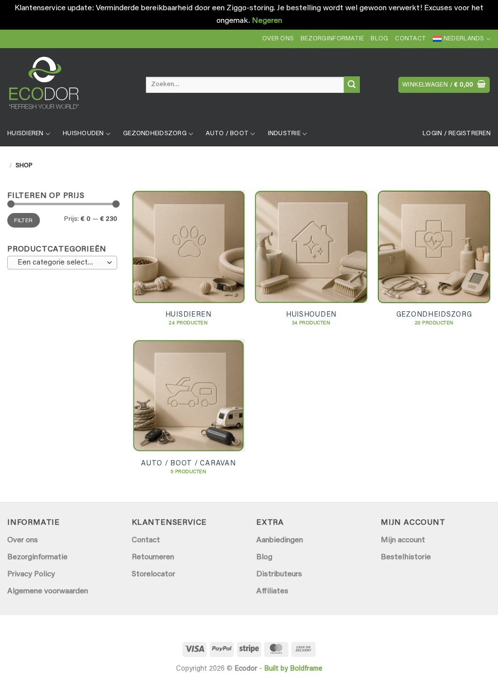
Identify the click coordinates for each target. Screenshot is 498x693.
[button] (444, 85)
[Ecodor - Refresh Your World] (69, 86)
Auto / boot (227, 134)
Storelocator (153, 574)
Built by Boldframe (293, 669)
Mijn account (403, 540)
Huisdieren (25, 134)
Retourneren (153, 557)
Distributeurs (279, 574)
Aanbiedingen (279, 540)
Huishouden (83, 134)
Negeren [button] (267, 21)
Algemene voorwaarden (47, 591)
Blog (379, 39)
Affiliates (272, 591)
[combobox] (62, 262)
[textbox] (60, 263)
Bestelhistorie (406, 557)
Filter (23, 221)
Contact (410, 39)
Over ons (278, 39)
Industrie (284, 134)
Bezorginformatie (332, 39)
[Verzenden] (352, 84)
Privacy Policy (31, 574)
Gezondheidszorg (155, 134)
